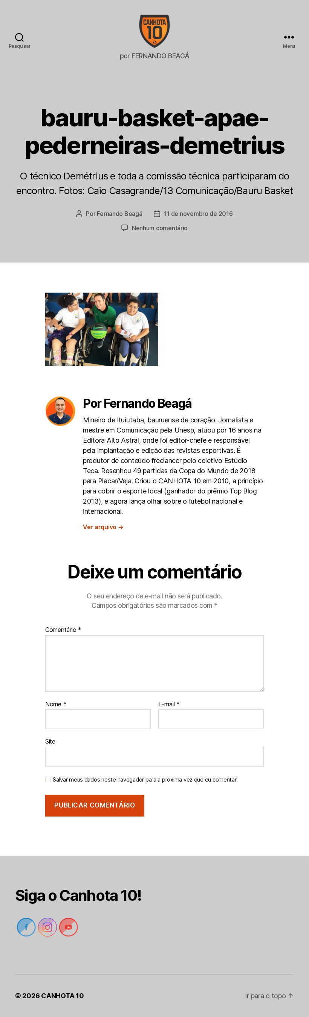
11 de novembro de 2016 (198, 213)
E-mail (169, 704)
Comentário (63, 630)
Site (50, 741)
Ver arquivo (103, 527)
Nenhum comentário (160, 228)
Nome (55, 704)
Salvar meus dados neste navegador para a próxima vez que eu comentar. (145, 779)
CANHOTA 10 (62, 996)
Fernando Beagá (119, 213)
